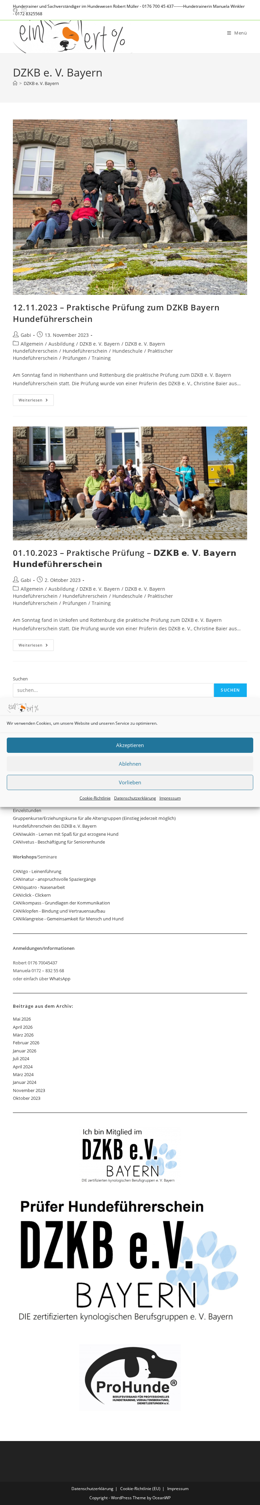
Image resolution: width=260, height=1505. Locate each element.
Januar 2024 (24, 1082)
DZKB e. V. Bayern (41, 83)
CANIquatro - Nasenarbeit (39, 887)
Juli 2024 (21, 1058)
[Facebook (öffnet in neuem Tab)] (16, 10)
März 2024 (23, 1074)
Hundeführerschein (85, 351)
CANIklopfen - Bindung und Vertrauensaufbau (59, 911)
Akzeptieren (130, 745)
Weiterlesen (36, 401)
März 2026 (23, 1035)
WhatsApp (59, 979)
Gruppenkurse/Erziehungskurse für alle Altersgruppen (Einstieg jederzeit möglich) (94, 818)
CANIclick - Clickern (32, 895)
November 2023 (29, 1090)
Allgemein (32, 344)
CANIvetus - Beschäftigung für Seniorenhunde (59, 842)
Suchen (20, 679)
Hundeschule (127, 351)
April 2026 (22, 1027)
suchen (230, 690)
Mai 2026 (22, 1019)
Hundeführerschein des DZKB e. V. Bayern (54, 826)
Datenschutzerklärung (135, 798)
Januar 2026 (24, 1051)
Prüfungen (75, 358)
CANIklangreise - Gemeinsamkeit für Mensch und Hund (68, 919)
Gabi (26, 335)
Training (101, 358)
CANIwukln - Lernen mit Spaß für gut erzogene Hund (65, 834)
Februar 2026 (26, 1043)
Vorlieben (130, 782)
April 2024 (22, 1067)
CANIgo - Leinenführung (37, 871)
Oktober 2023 (26, 1098)
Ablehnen (130, 763)
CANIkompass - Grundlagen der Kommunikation (61, 903)
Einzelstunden (27, 810)
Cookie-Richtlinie (95, 798)
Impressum (170, 798)
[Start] (15, 83)
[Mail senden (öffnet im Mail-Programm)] (24, 10)
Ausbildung (61, 344)
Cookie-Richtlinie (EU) (140, 1488)
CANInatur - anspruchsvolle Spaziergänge (54, 879)
